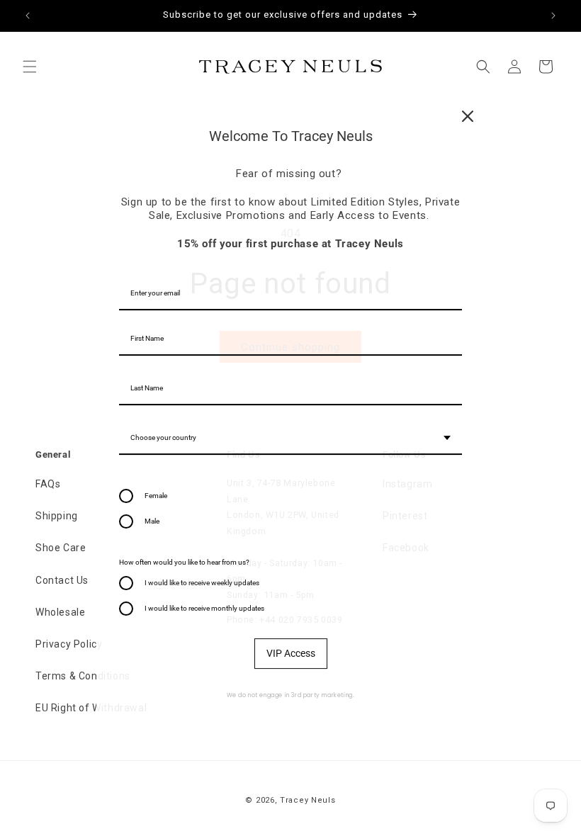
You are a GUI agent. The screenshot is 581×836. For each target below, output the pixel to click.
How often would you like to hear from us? (184, 562)
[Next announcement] (553, 15)
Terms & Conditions (82, 676)
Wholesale (60, 612)
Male (152, 521)
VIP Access (290, 653)
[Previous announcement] (27, 15)
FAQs (47, 484)
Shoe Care (60, 547)
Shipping (56, 515)
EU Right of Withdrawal (91, 707)
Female (156, 495)
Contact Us (62, 580)
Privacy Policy (68, 644)
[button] (29, 66)
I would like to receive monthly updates (204, 608)
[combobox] (290, 438)
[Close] (468, 116)
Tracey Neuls (307, 800)
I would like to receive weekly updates (202, 583)
